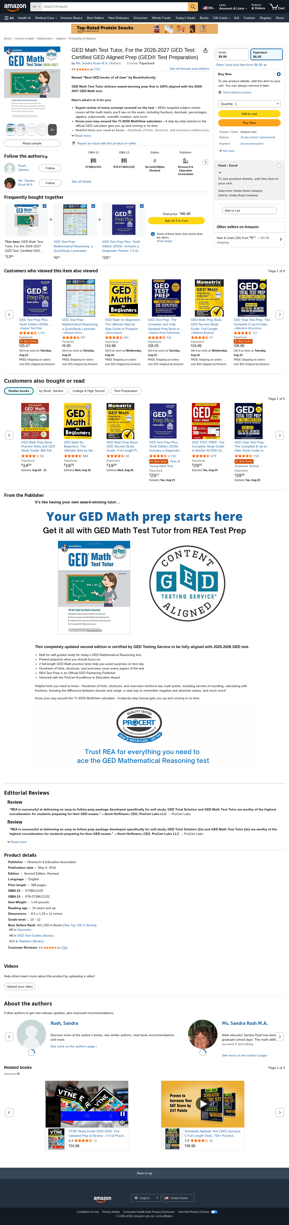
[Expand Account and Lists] (246, 8)
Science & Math (24, 38)
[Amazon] (15, 6)
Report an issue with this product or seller (106, 143)
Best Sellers (95, 18)
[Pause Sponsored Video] (122, 1114)
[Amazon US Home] (102, 1199)
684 (85, 456)
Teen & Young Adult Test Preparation (164, 463)
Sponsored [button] (10, 1073)
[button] (9, 18)
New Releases (118, 18)
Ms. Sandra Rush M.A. (92, 63)
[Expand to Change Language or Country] (214, 8)
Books (204, 18)
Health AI (24, 18)
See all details (81, 181)
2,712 (172, 456)
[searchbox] (115, 6)
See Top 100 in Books (79, 925)
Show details (164, 241)
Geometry (24, 929)
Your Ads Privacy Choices (194, 1211)
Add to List (232, 210)
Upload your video (20, 986)
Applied (60, 38)
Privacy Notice (111, 1211)
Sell (236, 18)
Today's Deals (185, 18)
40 (127, 456)
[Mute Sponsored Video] (122, 1122)
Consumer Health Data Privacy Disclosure (149, 1211)
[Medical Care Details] (56, 18)
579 (213, 456)
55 (42, 456)
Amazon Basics (71, 18)
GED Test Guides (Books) (35, 935)
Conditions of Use (88, 1211)
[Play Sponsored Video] (202, 1104)
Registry (265, 18)
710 (256, 456)
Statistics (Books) (31, 941)
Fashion (249, 18)
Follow (50, 168)
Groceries (140, 18)
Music (280, 18)
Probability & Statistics (82, 38)
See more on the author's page (73, 1046)
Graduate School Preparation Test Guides (247, 464)
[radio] (232, 54)
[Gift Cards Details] (230, 18)
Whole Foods (161, 18)
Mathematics (45, 38)
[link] (75, 219)
